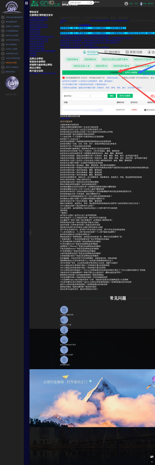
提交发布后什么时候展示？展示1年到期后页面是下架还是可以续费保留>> (89, 43)
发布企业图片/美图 (37, 49)
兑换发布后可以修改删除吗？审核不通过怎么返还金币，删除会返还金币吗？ (91, 272)
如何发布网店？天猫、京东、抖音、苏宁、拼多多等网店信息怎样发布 (88, 144)
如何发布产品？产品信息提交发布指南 (75, 146)
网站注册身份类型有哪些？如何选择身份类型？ (79, 184)
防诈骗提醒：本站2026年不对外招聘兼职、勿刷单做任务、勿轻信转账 (88, 258)
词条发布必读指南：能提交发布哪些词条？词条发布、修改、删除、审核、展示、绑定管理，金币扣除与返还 (103, 158)
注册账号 (63, 21)
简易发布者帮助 (37, 61)
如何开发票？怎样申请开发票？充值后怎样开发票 (80, 225)
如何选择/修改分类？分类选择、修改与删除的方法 (80, 194)
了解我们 (33, 56)
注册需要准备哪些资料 (39, 20)
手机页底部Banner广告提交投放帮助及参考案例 (79, 249)
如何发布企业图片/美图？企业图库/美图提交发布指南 (81, 163)
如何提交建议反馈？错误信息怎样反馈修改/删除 (79, 182)
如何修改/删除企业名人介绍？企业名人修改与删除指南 (82, 189)
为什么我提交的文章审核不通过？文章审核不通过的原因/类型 (85, 265)
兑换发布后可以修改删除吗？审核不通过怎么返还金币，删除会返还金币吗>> (91, 40)
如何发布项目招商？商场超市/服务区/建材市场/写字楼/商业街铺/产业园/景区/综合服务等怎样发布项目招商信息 (104, 168)
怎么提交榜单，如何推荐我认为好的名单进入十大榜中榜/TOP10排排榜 (88, 208)
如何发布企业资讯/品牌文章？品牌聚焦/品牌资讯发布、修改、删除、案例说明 (91, 153)
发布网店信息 (35, 32)
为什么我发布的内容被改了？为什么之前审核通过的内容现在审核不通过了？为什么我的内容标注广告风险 (102, 270)
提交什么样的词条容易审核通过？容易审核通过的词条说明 (83, 284)
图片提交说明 (36, 71)
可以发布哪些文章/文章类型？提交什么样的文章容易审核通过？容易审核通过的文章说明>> (96, 38)
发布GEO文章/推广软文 (39, 39)
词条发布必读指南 (37, 46)
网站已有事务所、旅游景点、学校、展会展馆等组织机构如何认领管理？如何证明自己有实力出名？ (100, 203)
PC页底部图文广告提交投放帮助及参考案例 (77, 251)
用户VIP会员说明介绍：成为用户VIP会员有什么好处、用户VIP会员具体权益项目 (92, 230)
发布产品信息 (35, 34)
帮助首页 (34, 12)
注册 (130, 3)
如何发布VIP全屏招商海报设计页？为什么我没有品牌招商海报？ (86, 196)
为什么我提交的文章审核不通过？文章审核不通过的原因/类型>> (86, 36)
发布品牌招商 (35, 30)
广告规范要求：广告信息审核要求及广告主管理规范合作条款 (84, 239)
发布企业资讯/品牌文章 (39, 41)
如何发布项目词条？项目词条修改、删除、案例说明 (81, 170)
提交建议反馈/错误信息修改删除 (42, 51)
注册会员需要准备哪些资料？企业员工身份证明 (79, 127)
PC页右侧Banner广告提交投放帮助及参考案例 (79, 244)
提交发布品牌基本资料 (39, 27)
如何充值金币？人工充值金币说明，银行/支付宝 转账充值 (83, 218)
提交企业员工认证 (37, 22)
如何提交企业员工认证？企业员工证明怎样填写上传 (81, 129)
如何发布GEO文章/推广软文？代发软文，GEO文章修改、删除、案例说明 (89, 151)
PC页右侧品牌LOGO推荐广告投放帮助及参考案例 (80, 241)
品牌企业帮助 (36, 58)
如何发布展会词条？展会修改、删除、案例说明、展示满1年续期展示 (88, 165)
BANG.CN (12, 94)
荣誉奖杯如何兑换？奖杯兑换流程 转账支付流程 (79, 222)
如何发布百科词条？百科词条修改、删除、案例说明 (81, 175)
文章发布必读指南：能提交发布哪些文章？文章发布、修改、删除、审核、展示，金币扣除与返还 (99, 156)
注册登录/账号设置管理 (39, 18)
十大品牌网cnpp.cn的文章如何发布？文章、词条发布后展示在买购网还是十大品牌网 (94, 280)
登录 (136, 3)
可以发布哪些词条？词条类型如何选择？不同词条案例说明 (83, 277)
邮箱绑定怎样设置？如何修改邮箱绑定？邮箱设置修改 (82, 275)
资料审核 (33, 53)
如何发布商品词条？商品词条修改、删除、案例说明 (81, 172)
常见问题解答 (34, 73)
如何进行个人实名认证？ (70, 139)
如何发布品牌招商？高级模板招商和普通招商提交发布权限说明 (85, 141)
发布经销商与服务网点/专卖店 (42, 37)
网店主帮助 (35, 68)
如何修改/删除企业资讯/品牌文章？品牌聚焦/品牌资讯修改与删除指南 (88, 187)
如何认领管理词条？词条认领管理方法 (75, 179)
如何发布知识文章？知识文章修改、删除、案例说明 (81, 201)
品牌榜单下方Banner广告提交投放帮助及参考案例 (80, 246)
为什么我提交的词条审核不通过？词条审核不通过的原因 (83, 268)
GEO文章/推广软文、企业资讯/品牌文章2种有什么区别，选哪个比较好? (89, 263)
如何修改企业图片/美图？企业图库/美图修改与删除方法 (82, 199)
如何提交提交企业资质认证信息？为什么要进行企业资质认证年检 (86, 132)
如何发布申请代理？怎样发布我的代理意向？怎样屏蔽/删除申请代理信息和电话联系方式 (95, 191)
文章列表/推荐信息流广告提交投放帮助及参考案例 (80, 253)
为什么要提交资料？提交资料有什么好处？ (77, 206)
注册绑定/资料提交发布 (41, 15)
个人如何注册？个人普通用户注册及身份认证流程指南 (82, 137)
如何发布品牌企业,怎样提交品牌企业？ (75, 234)
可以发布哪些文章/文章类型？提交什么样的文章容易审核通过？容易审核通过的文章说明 (95, 282)
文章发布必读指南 (37, 44)
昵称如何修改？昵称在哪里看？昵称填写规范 (78, 287)
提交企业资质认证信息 (39, 25)
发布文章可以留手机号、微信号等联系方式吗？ (79, 289)
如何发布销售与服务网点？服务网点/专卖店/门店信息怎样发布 (85, 148)
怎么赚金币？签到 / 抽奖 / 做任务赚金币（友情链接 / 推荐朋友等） (86, 220)
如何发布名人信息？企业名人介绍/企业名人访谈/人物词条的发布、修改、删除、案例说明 (96, 160)
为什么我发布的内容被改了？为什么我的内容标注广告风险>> (84, 47)
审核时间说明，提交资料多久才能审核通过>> (78, 45)
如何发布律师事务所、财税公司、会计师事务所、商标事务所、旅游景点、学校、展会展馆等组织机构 (101, 177)
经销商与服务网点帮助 (41, 64)
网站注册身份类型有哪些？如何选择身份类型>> (110, 21)
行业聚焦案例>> (85, 25)
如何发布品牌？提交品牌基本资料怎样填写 (77, 134)
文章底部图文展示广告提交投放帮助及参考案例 (79, 256)
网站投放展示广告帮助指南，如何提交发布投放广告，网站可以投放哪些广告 (91, 237)
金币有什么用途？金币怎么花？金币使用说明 (78, 215)
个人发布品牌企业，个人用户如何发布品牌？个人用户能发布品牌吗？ (88, 232)
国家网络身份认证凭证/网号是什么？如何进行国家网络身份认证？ (86, 260)
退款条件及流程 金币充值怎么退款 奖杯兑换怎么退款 (81, 227)
